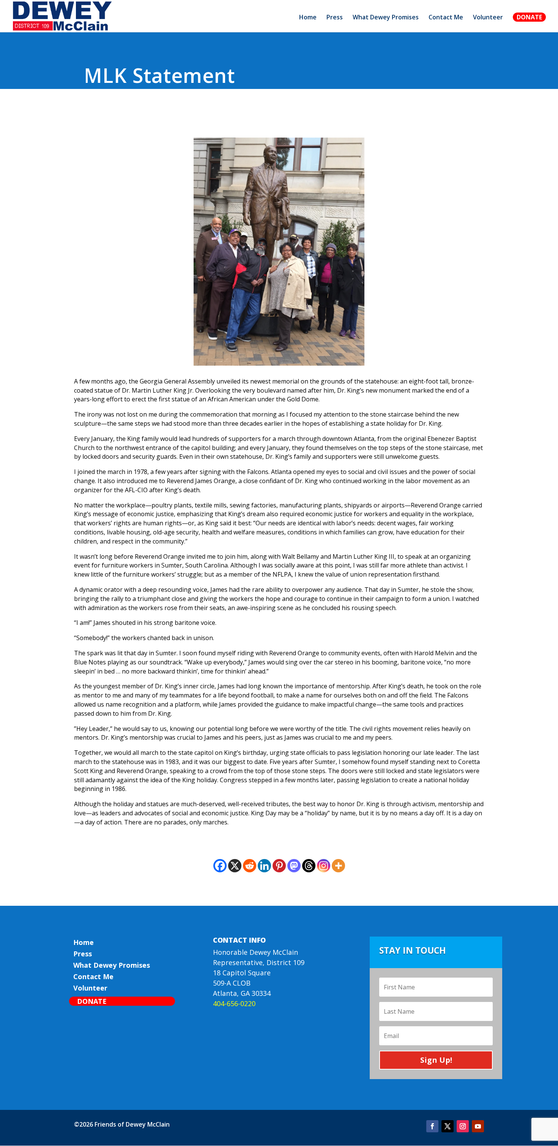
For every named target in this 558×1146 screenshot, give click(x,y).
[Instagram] (323, 865)
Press (334, 17)
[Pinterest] (279, 865)
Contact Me (446, 17)
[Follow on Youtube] (478, 1126)
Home (308, 17)
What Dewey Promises (386, 17)
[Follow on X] (447, 1126)
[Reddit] (249, 865)
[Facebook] (220, 865)
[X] (234, 865)
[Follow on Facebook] (432, 1126)
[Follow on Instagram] (463, 1126)
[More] (338, 865)
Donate (529, 17)
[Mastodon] (294, 865)
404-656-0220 (234, 1003)
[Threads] (308, 865)
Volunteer (488, 17)
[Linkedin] (264, 865)
